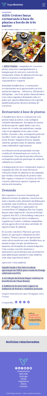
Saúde (23, 378)
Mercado (23, 373)
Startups (23, 376)
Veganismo (6, 12)
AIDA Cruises (10, 66)
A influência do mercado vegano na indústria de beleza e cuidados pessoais (22, 287)
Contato (23, 386)
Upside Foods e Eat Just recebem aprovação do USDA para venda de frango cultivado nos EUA (23, 270)
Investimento (23, 371)
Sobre (23, 383)
